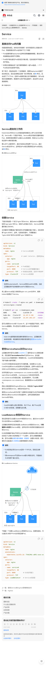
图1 (36, 74)
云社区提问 (17, 638)
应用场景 (7, 610)
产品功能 (7, 613)
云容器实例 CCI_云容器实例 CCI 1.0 (19, 25)
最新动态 (7, 602)
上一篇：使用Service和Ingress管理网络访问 (17, 588)
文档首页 (4, 25)
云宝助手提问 (7, 638)
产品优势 (7, 607)
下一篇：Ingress (7, 590)
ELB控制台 (15, 441)
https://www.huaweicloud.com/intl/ (14, 4)
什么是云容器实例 (10, 604)
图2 (4, 149)
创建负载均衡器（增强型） (21, 438)
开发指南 (34, 25)
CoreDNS (21, 353)
